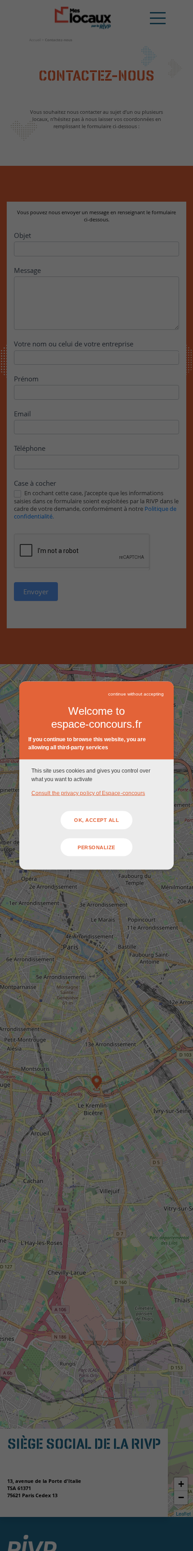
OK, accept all (96, 820)
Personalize (96, 847)
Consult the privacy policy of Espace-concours (88, 793)
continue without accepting (136, 693)
